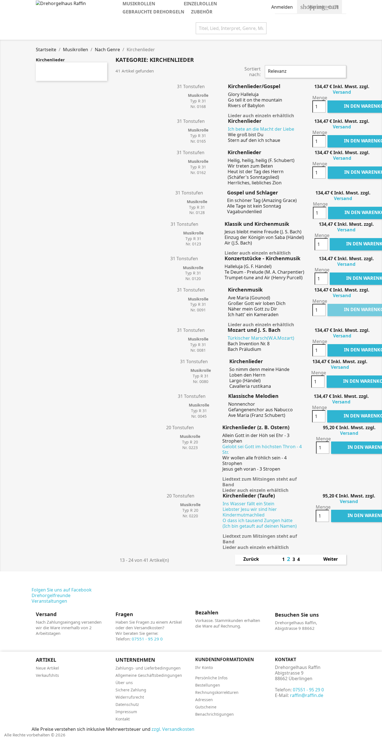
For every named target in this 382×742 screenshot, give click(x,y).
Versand (342, 92)
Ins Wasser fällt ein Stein (248, 504)
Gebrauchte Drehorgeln (153, 12)
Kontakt (122, 719)
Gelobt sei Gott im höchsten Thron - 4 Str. (262, 449)
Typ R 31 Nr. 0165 (198, 135)
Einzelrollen (209, 4)
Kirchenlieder (50, 59)
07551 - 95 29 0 (147, 639)
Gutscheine (205, 707)
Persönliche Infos (211, 677)
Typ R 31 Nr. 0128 (197, 207)
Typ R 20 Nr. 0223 (190, 442)
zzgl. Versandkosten (173, 729)
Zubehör (202, 12)
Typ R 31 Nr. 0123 (193, 238)
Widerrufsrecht (129, 697)
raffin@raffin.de (306, 695)
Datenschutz (127, 704)
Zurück (248, 559)
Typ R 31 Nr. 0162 (198, 167)
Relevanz (305, 71)
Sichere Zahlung (130, 689)
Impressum (126, 711)
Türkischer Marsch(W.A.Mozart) (261, 338)
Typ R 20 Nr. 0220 (190, 510)
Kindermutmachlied (244, 515)
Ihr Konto (204, 667)
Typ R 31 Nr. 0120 (193, 273)
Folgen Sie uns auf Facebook (62, 590)
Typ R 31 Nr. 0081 (198, 344)
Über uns (124, 682)
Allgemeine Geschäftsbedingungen (148, 675)
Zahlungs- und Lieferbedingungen (148, 668)
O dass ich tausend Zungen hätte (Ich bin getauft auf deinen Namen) (260, 523)
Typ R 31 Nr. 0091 (198, 304)
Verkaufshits (47, 675)
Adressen (204, 699)
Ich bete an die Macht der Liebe (261, 129)
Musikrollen (147, 4)
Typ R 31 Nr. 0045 (199, 410)
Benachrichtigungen (214, 714)
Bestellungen (207, 685)
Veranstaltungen (49, 601)
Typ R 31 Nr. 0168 (198, 101)
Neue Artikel (47, 668)
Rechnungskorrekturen (217, 692)
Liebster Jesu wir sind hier (250, 509)
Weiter (333, 559)
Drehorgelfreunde (51, 595)
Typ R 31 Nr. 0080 (200, 376)
